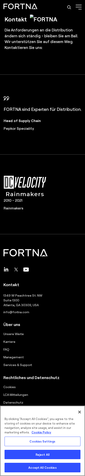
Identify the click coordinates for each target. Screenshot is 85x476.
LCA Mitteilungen (15, 394)
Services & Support (17, 365)
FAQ (6, 349)
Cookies (9, 387)
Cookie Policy (41, 432)
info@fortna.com (16, 312)
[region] (42, 441)
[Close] (80, 412)
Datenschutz (13, 402)
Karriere (9, 341)
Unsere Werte (13, 334)
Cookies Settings (42, 441)
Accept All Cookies (42, 467)
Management (13, 357)
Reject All (42, 454)
